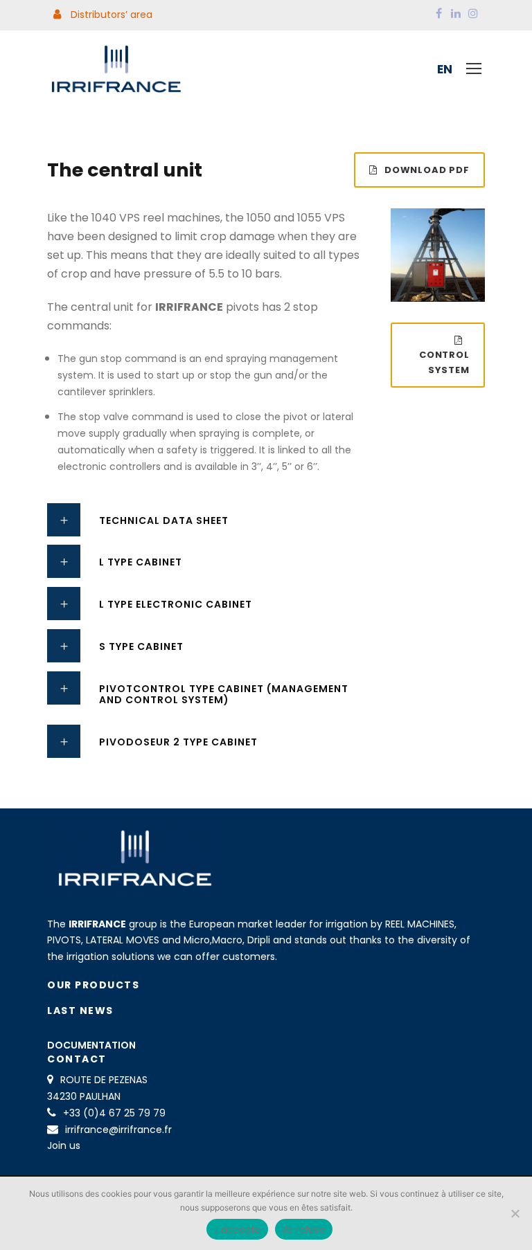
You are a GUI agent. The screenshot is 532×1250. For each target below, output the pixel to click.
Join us (63, 1145)
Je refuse (304, 1229)
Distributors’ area (110, 14)
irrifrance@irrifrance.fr (118, 1129)
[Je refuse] (515, 1213)
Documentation (91, 1045)
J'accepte (236, 1229)
